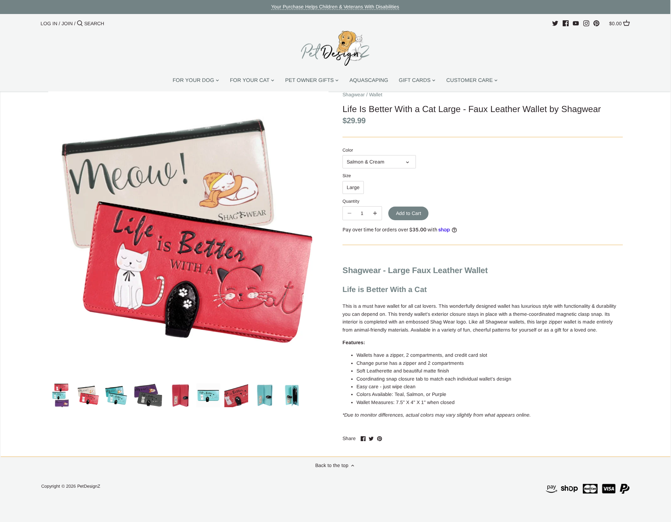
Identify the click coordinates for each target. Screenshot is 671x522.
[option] (60, 395)
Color (347, 150)
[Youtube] (576, 23)
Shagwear (353, 94)
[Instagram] (586, 23)
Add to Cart (408, 213)
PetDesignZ (88, 486)
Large (353, 187)
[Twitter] (555, 23)
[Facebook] (566, 23)
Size (346, 175)
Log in (49, 23)
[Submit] (80, 23)
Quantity (350, 201)
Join (67, 23)
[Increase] (375, 213)
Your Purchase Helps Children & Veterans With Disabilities (335, 6)
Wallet (375, 94)
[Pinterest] (596, 23)
